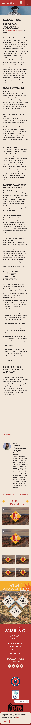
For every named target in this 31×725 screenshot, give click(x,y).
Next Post (23, 494)
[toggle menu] (28, 3)
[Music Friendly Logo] (15, 681)
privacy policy (19, 717)
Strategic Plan (15, 653)
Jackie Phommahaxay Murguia (13, 30)
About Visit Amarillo (15, 643)
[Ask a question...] (27, 701)
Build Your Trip (21, 4)
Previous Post (9, 494)
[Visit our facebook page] (9, 666)
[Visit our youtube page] (17, 666)
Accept (6, 721)
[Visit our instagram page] (13, 666)
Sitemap (15, 650)
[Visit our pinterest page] (21, 666)
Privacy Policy (15, 646)
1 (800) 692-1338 (15, 638)
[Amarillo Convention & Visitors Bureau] (7, 2)
